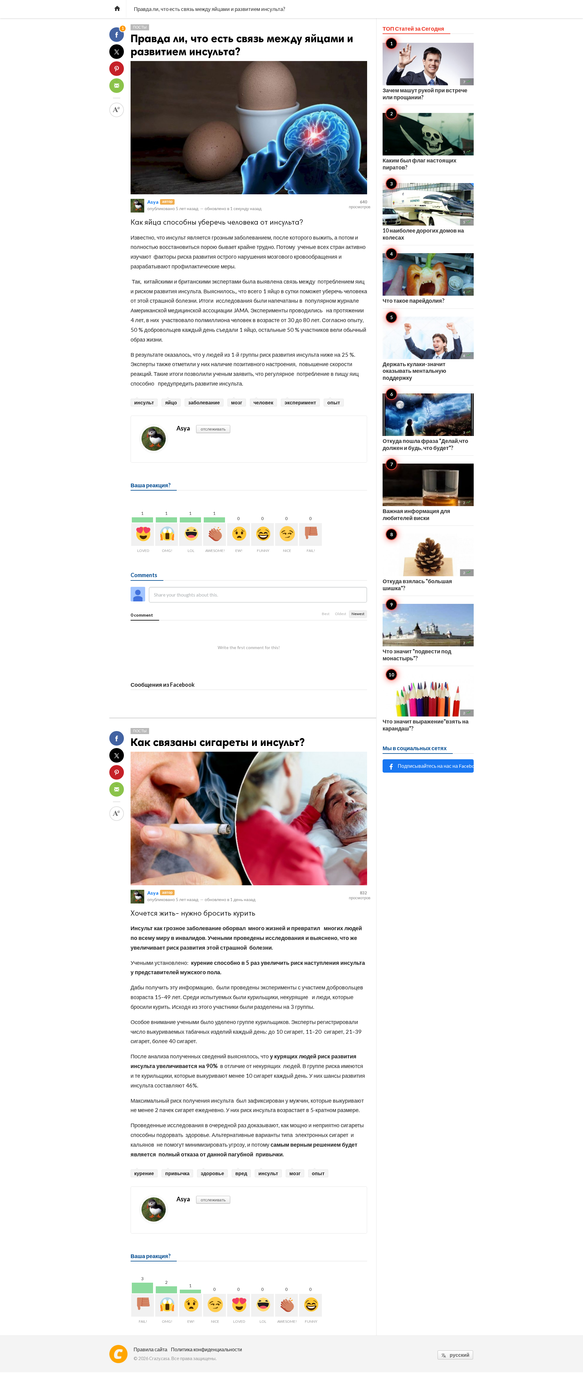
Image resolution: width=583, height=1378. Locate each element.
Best (325, 613)
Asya (153, 202)
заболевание (204, 402)
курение (144, 1173)
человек (263, 402)
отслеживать (213, 428)
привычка (177, 1173)
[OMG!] (166, 534)
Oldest (340, 613)
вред (241, 1173)
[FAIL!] (310, 534)
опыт (333, 402)
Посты (140, 27)
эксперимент (300, 402)
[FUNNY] (262, 534)
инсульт (144, 402)
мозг (236, 402)
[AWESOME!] (214, 534)
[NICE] (286, 534)
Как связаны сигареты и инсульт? (218, 742)
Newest (358, 613)
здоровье (212, 1173)
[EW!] (238, 534)
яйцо (171, 402)
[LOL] (190, 534)
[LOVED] (142, 534)
